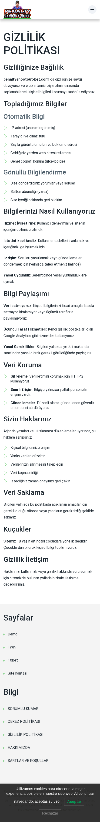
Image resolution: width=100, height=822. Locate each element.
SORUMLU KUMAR (23, 708)
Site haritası (17, 673)
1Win (12, 647)
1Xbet (13, 660)
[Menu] (92, 9)
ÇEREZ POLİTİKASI (24, 721)
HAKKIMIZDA (19, 747)
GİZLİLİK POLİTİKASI (25, 734)
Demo (12, 634)
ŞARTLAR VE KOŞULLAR (28, 760)
